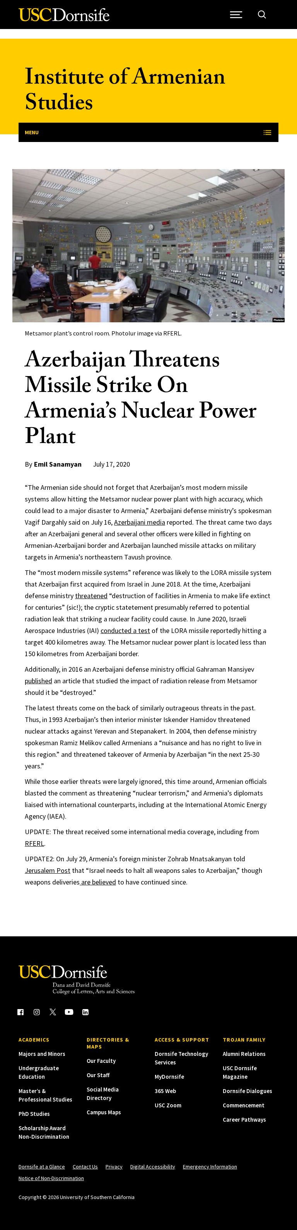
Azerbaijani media (139, 522)
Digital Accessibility (152, 1166)
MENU (32, 132)
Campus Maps (104, 1112)
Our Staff (98, 1075)
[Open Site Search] (262, 14)
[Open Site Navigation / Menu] (236, 14)
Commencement (244, 1105)
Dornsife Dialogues (247, 1091)
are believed (98, 882)
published (38, 680)
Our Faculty (101, 1060)
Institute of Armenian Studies (125, 93)
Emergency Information (210, 1166)
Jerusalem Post (47, 870)
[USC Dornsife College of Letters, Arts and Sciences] (64, 19)
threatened (91, 595)
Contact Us (85, 1166)
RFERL (34, 843)
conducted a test (125, 630)
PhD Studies (34, 1113)
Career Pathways (244, 1119)
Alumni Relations (244, 1053)
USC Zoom (168, 1105)
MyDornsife (169, 1076)
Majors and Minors (42, 1053)
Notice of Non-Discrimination (51, 1178)
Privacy (114, 1166)
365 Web (165, 1091)
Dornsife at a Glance (42, 1166)
